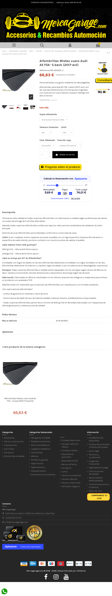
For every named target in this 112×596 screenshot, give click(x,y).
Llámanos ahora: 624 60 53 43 (68, 2)
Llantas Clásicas (69, 479)
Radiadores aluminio (40, 441)
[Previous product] (108, 52)
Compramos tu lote (99, 497)
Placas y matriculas (71, 483)
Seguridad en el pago (98, 467)
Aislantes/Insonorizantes (43, 474)
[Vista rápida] (20, 395)
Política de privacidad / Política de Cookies (99, 446)
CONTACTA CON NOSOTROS (42, 2)
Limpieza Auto (10, 445)
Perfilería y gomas (39, 460)
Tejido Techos (37, 463)
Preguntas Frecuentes (94, 462)
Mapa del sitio (95, 491)
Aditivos (34, 456)
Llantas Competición (71, 475)
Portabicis (66, 468)
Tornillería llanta (69, 450)
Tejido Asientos (38, 467)
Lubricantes (37, 452)
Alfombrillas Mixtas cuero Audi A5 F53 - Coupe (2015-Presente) (20, 399)
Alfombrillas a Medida (14, 456)
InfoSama (81, 571)
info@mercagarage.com (16, 522)
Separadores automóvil (68, 455)
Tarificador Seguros (71, 486)
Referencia (45, 70)
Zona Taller (9, 449)
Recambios (9, 438)
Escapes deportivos (71, 440)
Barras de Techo (69, 464)
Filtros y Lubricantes (14, 441)
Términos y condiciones (94, 456)
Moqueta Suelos (38, 471)
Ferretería (9, 452)
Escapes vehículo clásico (70, 445)
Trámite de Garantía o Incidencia (99, 486)
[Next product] (109, 52)
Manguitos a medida (40, 438)
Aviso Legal (94, 451)
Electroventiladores (40, 445)
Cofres (65, 471)
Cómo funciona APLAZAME (96, 473)
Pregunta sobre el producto (62, 167)
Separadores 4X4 (70, 461)
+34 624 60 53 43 (13, 518)
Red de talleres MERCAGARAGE (96, 479)
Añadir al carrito (67, 154)
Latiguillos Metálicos (41, 449)
